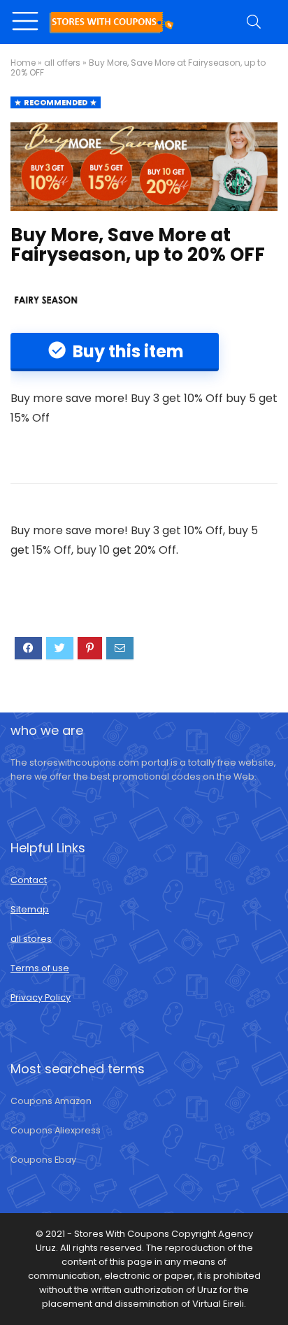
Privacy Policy (40, 997)
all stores (31, 939)
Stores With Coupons (122, 1233)
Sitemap (29, 909)
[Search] (256, 22)
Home (23, 63)
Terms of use (39, 968)
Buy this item (126, 351)
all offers (62, 63)
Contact (28, 880)
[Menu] (27, 22)
